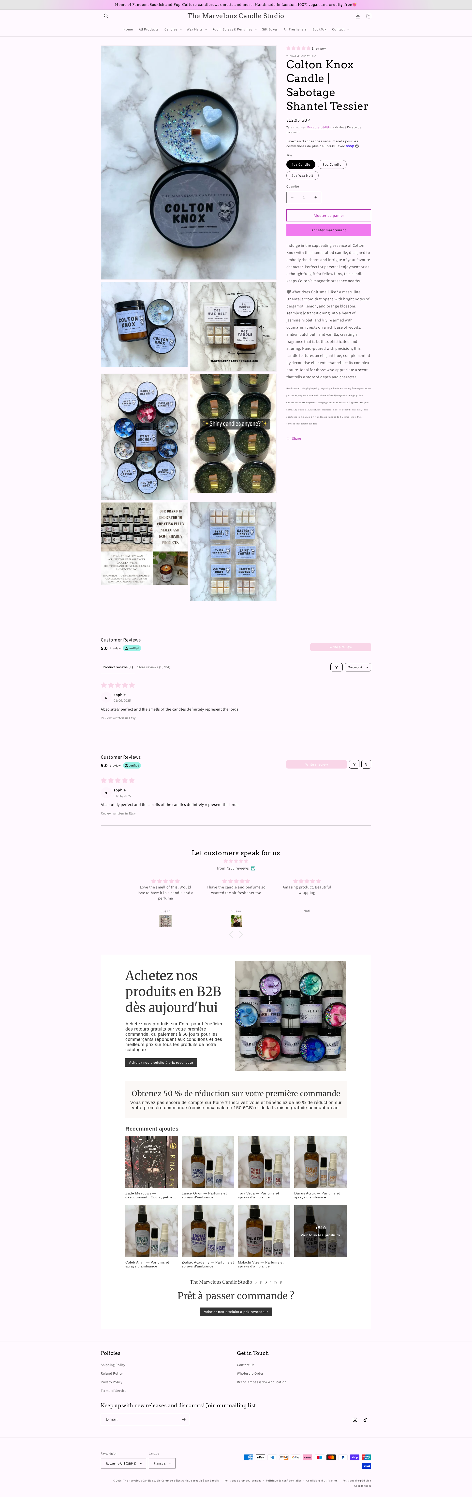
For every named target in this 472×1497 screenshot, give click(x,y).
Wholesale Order (250, 1373)
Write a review (340, 647)
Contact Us (245, 1365)
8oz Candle (332, 164)
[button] (106, 16)
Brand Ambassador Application (262, 1382)
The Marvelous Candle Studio (142, 1480)
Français (160, 1463)
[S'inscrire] (183, 1419)
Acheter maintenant (328, 229)
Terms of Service (114, 1390)
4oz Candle (301, 164)
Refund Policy (112, 1373)
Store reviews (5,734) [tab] (153, 667)
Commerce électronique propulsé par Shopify (191, 1480)
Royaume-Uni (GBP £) (121, 1463)
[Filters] (336, 667)
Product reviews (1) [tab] (118, 667)
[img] (236, 861)
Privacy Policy (111, 1382)
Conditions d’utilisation (322, 1480)
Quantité (292, 186)
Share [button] (296, 438)
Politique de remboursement (242, 1480)
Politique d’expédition (357, 1480)
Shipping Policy (113, 1365)
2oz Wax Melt (302, 175)
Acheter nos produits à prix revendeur (161, 1062)
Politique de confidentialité (284, 1480)
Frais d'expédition (320, 127)
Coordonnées (362, 1485)
